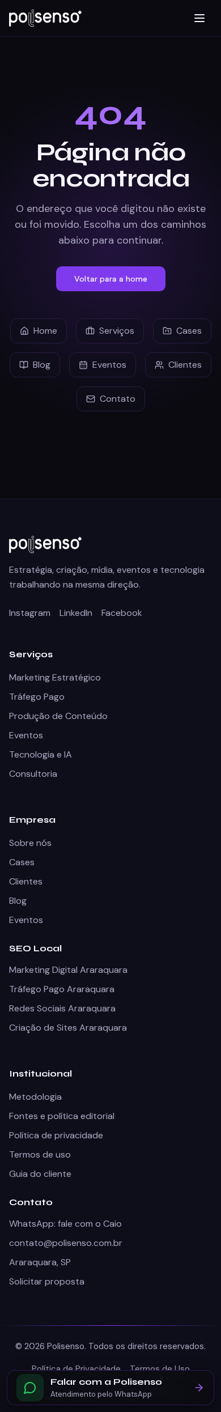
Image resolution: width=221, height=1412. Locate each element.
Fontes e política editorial (61, 1116)
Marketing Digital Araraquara (68, 970)
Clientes (185, 365)
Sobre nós (30, 843)
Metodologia (35, 1097)
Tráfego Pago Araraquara (61, 989)
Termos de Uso (160, 1369)
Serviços (116, 331)
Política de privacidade (56, 1135)
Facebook (121, 613)
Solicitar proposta (46, 1281)
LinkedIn (76, 613)
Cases (189, 331)
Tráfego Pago (37, 697)
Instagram (29, 613)
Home (45, 331)
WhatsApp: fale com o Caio (65, 1224)
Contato (117, 399)
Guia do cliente (40, 1174)
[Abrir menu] (199, 18)
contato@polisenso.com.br (65, 1243)
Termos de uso (40, 1154)
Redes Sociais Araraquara (62, 1008)
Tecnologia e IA (40, 754)
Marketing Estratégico (55, 677)
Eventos (109, 365)
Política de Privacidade (76, 1369)
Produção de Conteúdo (58, 716)
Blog (41, 365)
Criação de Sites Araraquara (68, 1028)
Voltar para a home (110, 279)
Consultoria (33, 774)
